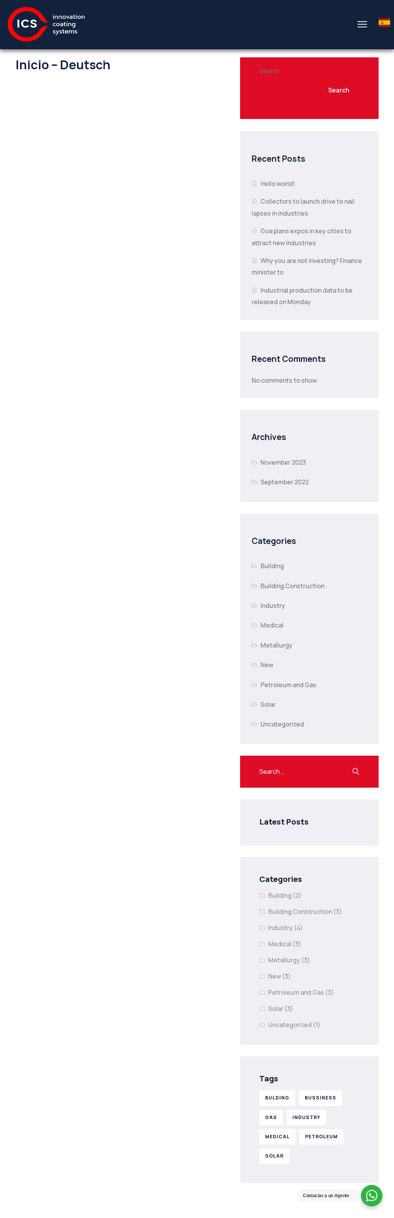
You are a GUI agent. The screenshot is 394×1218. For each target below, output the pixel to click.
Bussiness (320, 1097)
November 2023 (283, 462)
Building (272, 566)
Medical (272, 625)
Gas (271, 1117)
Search (269, 71)
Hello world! (277, 183)
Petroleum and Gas (288, 685)
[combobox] (384, 24)
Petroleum (321, 1136)
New (266, 665)
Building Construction (292, 586)
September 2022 (284, 482)
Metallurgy (276, 645)
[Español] (384, 24)
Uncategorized (282, 724)
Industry (272, 605)
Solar (267, 704)
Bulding (277, 1097)
